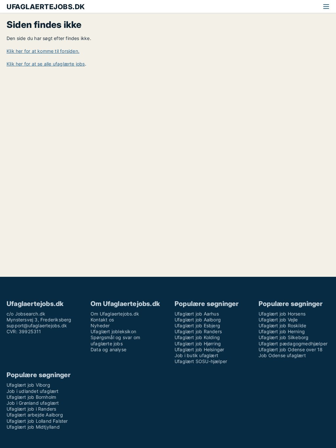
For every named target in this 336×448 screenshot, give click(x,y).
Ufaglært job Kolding (197, 337)
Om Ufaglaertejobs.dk (115, 313)
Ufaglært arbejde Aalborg (35, 414)
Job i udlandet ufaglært (33, 391)
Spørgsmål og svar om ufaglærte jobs (115, 340)
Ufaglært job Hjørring (198, 343)
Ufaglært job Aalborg (198, 319)
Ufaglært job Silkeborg (283, 337)
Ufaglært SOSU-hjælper (201, 361)
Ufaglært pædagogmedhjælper (293, 343)
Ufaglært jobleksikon (113, 331)
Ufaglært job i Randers (31, 409)
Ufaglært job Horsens (282, 313)
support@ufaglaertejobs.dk (37, 325)
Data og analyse (108, 349)
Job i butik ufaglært (196, 355)
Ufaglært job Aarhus (197, 313)
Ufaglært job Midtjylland (33, 427)
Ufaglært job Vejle (278, 319)
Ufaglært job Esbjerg (197, 325)
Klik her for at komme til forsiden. (43, 51)
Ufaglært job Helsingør (199, 349)
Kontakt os (102, 319)
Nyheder (100, 325)
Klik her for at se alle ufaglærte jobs (46, 64)
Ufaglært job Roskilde (282, 325)
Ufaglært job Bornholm (31, 397)
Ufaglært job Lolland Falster (37, 421)
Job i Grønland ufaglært (33, 403)
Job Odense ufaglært (282, 355)
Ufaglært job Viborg (28, 385)
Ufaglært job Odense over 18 (291, 349)
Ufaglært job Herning (282, 331)
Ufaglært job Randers (198, 331)
